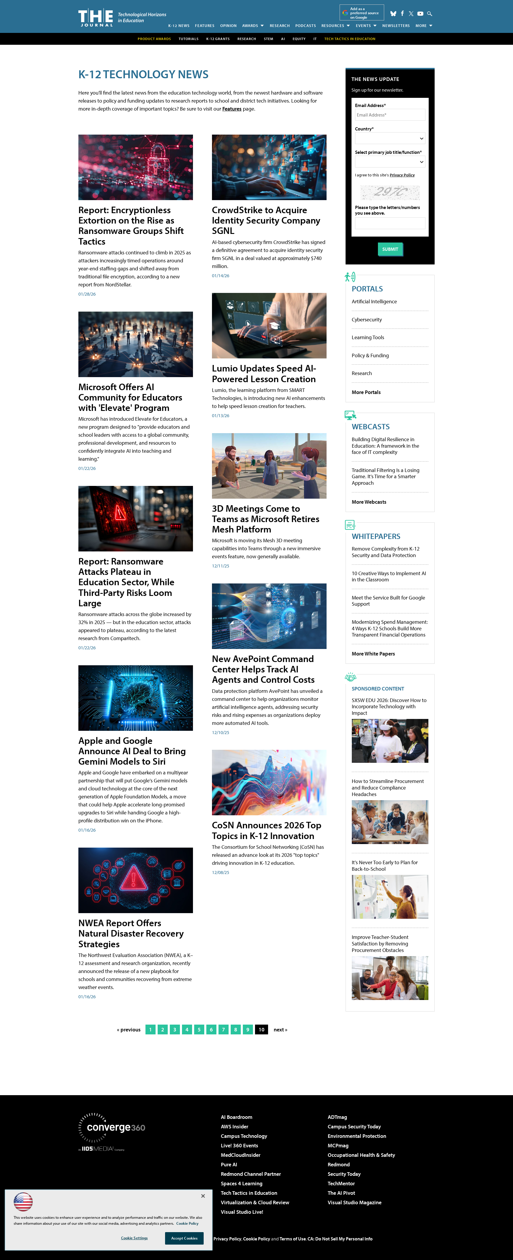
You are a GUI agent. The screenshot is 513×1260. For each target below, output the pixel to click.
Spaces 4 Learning (241, 1183)
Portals (367, 288)
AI (283, 38)
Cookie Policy (256, 1239)
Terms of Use (293, 1239)
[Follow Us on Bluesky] (393, 14)
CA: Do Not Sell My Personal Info (340, 1239)
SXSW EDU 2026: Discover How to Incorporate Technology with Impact (389, 706)
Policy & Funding (370, 355)
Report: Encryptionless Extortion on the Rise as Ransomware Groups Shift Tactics (131, 225)
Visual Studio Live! (242, 1211)
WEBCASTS (371, 426)
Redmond (339, 1164)
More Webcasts (369, 501)
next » (280, 1029)
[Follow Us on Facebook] (402, 13)
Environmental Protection (357, 1136)
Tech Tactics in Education (249, 1192)
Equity (299, 38)
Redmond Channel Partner (251, 1173)
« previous (129, 1029)
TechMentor (341, 1183)
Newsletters (396, 25)
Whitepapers (376, 536)
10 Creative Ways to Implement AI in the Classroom (389, 576)
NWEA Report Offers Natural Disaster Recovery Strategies (131, 933)
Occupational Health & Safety (361, 1154)
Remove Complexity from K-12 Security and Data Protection (385, 552)
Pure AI (229, 1164)
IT (315, 38)
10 (262, 1029)
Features (205, 25)
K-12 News (179, 25)
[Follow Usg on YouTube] (420, 14)
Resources (333, 25)
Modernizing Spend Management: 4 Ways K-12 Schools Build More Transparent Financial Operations (390, 628)
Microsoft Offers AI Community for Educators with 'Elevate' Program (130, 397)
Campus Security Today (354, 1126)
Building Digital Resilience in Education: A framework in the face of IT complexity (385, 445)
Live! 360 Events (239, 1145)
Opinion (228, 25)
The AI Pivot (341, 1192)
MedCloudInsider (240, 1154)
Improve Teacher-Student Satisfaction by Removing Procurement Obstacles (380, 943)
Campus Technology (244, 1136)
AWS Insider (234, 1126)
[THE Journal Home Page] (122, 17)
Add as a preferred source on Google (364, 13)
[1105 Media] (114, 1181)
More (421, 25)
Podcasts (305, 25)
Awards (250, 25)
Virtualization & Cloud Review (255, 1202)
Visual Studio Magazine (354, 1202)
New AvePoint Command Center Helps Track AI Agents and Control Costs (263, 669)
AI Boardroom (236, 1117)
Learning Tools (368, 337)
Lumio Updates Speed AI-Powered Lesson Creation (264, 373)
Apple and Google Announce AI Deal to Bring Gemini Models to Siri (132, 750)
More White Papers (373, 653)
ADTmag (337, 1117)
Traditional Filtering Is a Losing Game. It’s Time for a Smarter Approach (385, 476)
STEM (268, 38)
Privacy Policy (402, 175)
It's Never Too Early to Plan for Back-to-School (385, 865)
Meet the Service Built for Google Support (388, 600)
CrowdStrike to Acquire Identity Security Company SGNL (266, 220)
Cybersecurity (367, 319)
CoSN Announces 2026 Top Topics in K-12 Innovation (267, 830)
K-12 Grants (218, 38)
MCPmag (338, 1145)
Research (280, 25)
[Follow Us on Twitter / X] (411, 13)
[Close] (203, 1195)
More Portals (366, 392)
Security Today (344, 1173)
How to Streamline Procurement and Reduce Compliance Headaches (388, 787)
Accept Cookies (184, 1238)
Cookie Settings (134, 1237)
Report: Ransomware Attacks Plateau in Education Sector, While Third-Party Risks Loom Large (126, 582)
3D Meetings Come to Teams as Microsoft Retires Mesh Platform (265, 518)
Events (363, 25)
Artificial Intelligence (374, 301)
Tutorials (189, 38)
